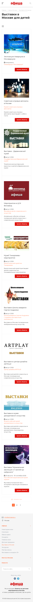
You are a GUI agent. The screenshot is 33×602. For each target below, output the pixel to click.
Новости (5, 563)
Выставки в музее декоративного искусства (14, 414)
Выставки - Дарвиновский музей (15, 152)
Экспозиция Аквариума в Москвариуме (14, 58)
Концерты (5, 537)
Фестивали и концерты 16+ (10, 552)
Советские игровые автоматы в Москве (16, 102)
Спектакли (5, 532)
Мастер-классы (6, 550)
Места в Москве (7, 558)
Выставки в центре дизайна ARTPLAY (15, 363)
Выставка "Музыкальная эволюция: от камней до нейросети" (14, 469)
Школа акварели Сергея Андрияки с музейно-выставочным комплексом (16, 317)
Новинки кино (6, 540)
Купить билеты (22, 69)
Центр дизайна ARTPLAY (12, 369)
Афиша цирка (6, 534)
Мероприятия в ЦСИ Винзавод (12, 204)
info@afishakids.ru (9, 517)
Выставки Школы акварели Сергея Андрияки (15, 309)
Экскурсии (5, 547)
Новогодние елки (7, 529)
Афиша (4, 526)
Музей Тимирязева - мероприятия (12, 257)
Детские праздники (8, 542)
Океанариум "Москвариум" (13, 64)
